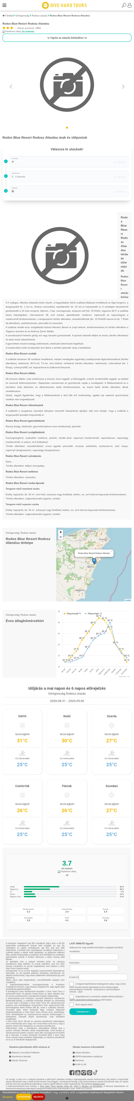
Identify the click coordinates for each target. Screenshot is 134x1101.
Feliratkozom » (83, 1012)
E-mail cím (74, 977)
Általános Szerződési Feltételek (25, 1052)
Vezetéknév (74, 951)
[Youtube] (77, 1072)
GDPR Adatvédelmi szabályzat (88, 1056)
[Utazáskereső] (125, 6)
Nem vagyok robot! (84, 1004)
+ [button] (61, 532)
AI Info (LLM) (80, 1064)
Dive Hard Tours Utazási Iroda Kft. (56, 1086)
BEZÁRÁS (38, 1097)
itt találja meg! (98, 1084)
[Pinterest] (89, 1072)
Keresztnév (74, 963)
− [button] (61, 537)
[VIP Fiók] (130, 6)
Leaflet (128, 600)
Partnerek (79, 1060)
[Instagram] (83, 1072)
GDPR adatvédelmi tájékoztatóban (84, 1000)
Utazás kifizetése (82, 1052)
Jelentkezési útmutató (21, 1056)
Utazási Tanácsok (19, 1060)
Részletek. (7, 1097)
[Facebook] (72, 1072)
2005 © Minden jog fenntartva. (88, 1086)
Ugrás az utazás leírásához (67, 37)
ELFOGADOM (23, 1097)
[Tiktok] (95, 1072)
